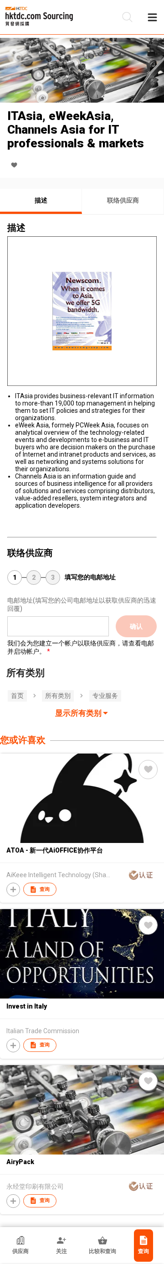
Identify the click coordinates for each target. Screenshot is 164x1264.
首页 (17, 695)
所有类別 (58, 695)
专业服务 (105, 695)
